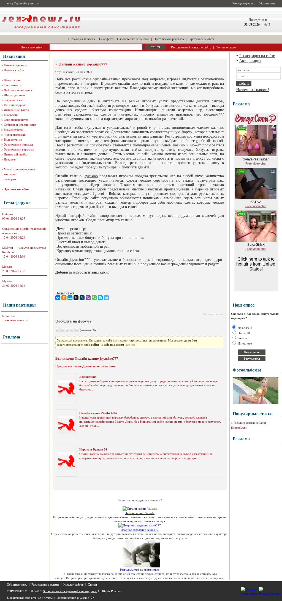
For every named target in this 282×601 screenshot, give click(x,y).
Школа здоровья (14, 95)
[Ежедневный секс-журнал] (41, 31)
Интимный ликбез (15, 154)
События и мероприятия (20, 124)
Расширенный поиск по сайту (191, 47)
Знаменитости (13, 129)
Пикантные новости (14, 320)
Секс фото (106, 39)
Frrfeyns (7, 214)
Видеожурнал (13, 139)
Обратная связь (267, 3)
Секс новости (12, 85)
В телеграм (8, 179)
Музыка (7, 266)
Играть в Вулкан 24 (93, 449)
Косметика (8, 316)
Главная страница (15, 65)
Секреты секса (13, 100)
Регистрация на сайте (257, 55)
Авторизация (250, 60)
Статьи (92, 584)
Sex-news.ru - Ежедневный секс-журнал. (70, 591)
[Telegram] (106, 297)
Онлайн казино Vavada (139, 513)
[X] (76, 297)
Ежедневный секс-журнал (24, 597)
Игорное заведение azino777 (140, 530)
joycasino (90, 175)
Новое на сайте (14, 70)
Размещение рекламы (243, 3)
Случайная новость (81, 39)
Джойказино (87, 377)
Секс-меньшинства (16, 120)
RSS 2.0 (34, 3)
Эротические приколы (18, 144)
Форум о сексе (226, 47)
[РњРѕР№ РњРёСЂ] (69, 297)
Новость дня (12, 80)
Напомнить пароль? (252, 89)
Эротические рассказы (169, 39)
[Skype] (100, 297)
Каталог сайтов (73, 584)
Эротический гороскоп (19, 149)
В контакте (8, 174)
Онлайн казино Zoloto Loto (98, 413)
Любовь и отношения (18, 90)
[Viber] (88, 297)
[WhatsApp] (94, 297)
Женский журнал (15, 105)
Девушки (10, 159)
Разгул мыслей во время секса (139, 569)
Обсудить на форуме (73, 321)
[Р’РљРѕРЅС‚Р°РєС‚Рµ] (57, 297)
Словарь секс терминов (133, 39)
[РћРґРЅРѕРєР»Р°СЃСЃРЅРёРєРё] (63, 297)
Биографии (11, 115)
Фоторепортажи (15, 134)
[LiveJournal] (82, 297)
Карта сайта (20, 3)
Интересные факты (16, 110)
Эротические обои (201, 39)
